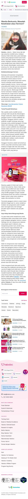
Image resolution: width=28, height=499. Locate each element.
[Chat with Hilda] (25, 372)
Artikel (10, 9)
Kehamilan (4, 307)
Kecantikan (4, 26)
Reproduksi (15, 310)
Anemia (3, 310)
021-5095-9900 (7, 397)
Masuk (24, 2)
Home (5, 9)
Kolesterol (11, 307)
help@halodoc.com (7, 394)
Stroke (23, 303)
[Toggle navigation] (2, 2)
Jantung (18, 303)
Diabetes (12, 303)
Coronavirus (5, 303)
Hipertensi (18, 307)
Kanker (9, 310)
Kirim (22, 293)
